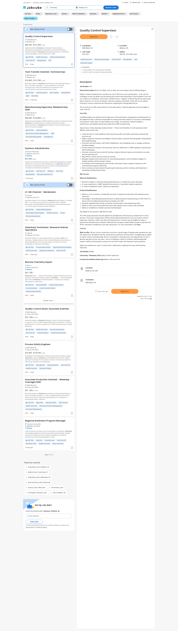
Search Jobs (111, 7)
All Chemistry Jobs (57, 487)
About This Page (144, 298)
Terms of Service (42, 527)
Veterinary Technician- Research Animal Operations (46, 228)
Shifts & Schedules (78, 14)
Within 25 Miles (30, 18)
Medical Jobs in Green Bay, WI (37, 472)
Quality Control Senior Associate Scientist (47, 308)
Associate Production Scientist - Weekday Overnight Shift (47, 380)
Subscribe (34, 522)
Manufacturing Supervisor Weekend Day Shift (46, 108)
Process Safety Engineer (37, 344)
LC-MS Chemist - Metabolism (40, 192)
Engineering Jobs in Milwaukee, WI (39, 477)
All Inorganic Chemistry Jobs (37, 493)
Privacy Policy (30, 527)
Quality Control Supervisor (39, 36)
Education (93, 14)
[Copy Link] (117, 36)
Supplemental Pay (118, 14)
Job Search (26, 2)
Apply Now (94, 37)
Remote (64, 14)
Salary (38, 14)
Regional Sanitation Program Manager (45, 420)
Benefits (104, 14)
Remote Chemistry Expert (38, 262)
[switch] (70, 29)
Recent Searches (149, 2)
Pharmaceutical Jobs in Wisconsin (39, 482)
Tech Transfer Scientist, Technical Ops (45, 71)
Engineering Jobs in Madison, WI (38, 467)
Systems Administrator (37, 148)
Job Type (28, 14)
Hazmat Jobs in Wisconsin (36, 487)
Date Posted (134, 14)
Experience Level (51, 14)
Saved (126, 2)
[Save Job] (72, 64)
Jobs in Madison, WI (59, 493)
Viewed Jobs (136, 2)
